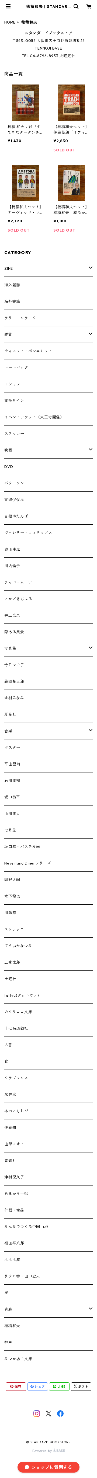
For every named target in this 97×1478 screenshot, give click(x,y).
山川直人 (12, 813)
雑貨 (8, 334)
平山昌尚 (12, 764)
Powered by (42, 1451)
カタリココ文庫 (18, 1011)
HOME (10, 22)
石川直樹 (12, 780)
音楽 (8, 731)
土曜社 (10, 978)
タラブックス (16, 1078)
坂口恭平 (12, 797)
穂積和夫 (12, 1325)
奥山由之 (12, 549)
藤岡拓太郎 (14, 681)
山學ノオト (14, 1144)
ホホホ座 (12, 1259)
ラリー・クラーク (20, 318)
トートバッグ (16, 367)
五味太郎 (12, 962)
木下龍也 (12, 896)
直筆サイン (14, 400)
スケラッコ (14, 929)
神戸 (8, 1342)
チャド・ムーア (18, 582)
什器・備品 (14, 1210)
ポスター (12, 747)
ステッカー (14, 433)
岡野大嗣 (12, 879)
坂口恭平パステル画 (22, 846)
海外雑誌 (12, 284)
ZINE (8, 268)
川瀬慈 (10, 912)
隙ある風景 (14, 631)
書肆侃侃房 (14, 499)
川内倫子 (12, 565)
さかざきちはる (18, 598)
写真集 (10, 648)
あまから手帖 (16, 1193)
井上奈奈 (12, 615)
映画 (8, 450)
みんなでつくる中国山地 (26, 1226)
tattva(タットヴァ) (21, 995)
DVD (8, 466)
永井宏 (10, 1094)
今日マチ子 (14, 664)
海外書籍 (12, 301)
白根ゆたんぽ (16, 516)
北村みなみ (14, 698)
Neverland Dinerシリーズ (27, 863)
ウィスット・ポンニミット (28, 351)
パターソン (14, 483)
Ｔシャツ (12, 384)
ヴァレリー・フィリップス (28, 532)
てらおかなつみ (18, 945)
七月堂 (10, 830)
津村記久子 (14, 1177)
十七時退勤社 (16, 1028)
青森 (8, 1309)
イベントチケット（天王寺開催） (34, 417)
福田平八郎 (14, 1243)
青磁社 (10, 1160)
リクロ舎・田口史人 (22, 1276)
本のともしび (16, 1111)
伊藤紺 (10, 1127)
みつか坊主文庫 (18, 1358)
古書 (8, 1044)
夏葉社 (10, 714)
